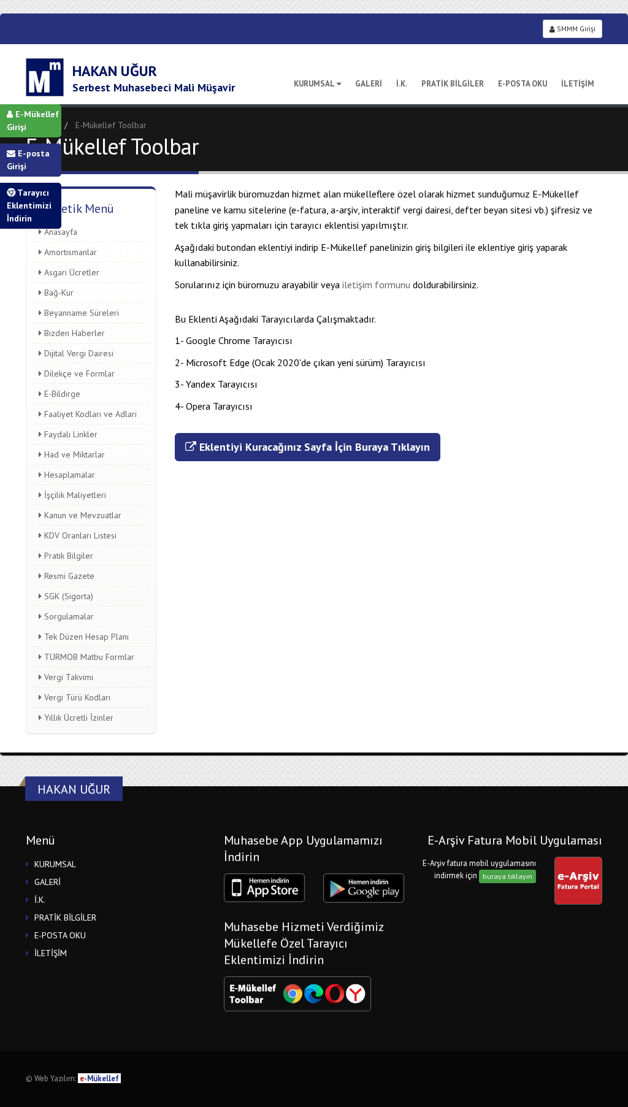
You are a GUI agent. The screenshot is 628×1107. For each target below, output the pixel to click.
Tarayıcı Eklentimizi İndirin (29, 205)
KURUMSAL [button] (55, 864)
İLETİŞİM (577, 84)
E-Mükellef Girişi (33, 120)
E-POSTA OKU (522, 84)
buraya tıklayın (507, 876)
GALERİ (368, 84)
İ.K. (401, 84)
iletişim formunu (377, 284)
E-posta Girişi (28, 160)
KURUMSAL (314, 84)
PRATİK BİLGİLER (452, 84)
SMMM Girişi (575, 28)
